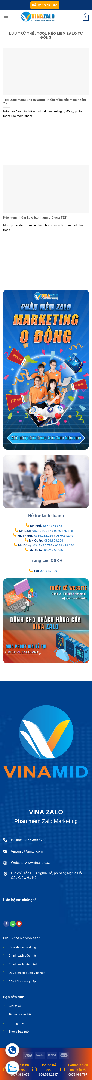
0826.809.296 (53, 540)
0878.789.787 (41, 530)
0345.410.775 (42, 545)
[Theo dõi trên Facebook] (6, 924)
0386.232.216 (43, 535)
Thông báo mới (19, 1031)
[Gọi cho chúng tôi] (13, 924)
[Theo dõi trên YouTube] (19, 924)
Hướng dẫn (16, 1023)
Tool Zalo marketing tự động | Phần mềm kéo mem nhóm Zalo (44, 101)
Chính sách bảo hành (23, 964)
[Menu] (5, 17)
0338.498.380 (64, 545)
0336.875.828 (63, 530)
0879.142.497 (65, 535)
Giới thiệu (15, 1006)
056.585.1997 (49, 570)
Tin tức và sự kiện (21, 1014)
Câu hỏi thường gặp (22, 981)
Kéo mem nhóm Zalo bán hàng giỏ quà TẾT (35, 217)
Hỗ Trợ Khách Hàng (44, 5)
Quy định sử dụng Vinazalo (27, 972)
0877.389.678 (52, 525)
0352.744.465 (53, 550)
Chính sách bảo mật (22, 955)
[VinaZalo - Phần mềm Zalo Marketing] (38, 17)
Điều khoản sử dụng (22, 947)
